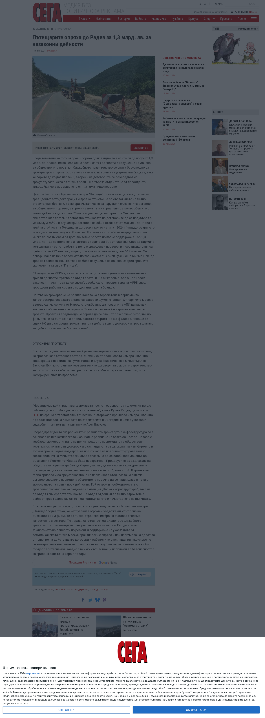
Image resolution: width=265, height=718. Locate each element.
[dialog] (132, 677)
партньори (32, 673)
